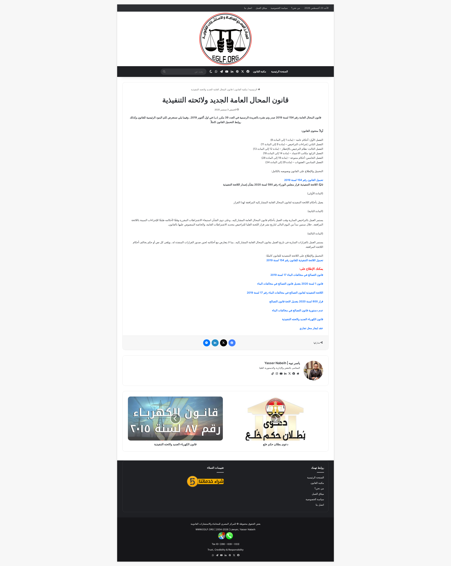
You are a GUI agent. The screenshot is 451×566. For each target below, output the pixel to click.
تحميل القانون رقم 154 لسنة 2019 (303, 180)
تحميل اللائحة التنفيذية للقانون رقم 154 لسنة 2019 (294, 260)
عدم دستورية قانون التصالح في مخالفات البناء (297, 310)
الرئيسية (253, 89)
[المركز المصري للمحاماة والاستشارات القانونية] (225, 38)
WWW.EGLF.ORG (205, 529)
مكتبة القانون (259, 71)
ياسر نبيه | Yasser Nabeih (282, 363)
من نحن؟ (295, 8)
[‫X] (289, 374)
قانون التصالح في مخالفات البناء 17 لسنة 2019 (296, 274)
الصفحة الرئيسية (279, 71)
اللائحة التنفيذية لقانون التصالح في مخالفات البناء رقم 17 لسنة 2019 (285, 292)
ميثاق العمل (261, 8)
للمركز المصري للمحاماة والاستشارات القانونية (213, 523)
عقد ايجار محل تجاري (311, 328)
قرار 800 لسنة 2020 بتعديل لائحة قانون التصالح (296, 301)
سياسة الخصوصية (279, 8)
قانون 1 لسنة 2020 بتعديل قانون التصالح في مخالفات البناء (290, 283)
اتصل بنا (248, 8)
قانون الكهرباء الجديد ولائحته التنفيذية (302, 319)
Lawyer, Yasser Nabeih (242, 529)
